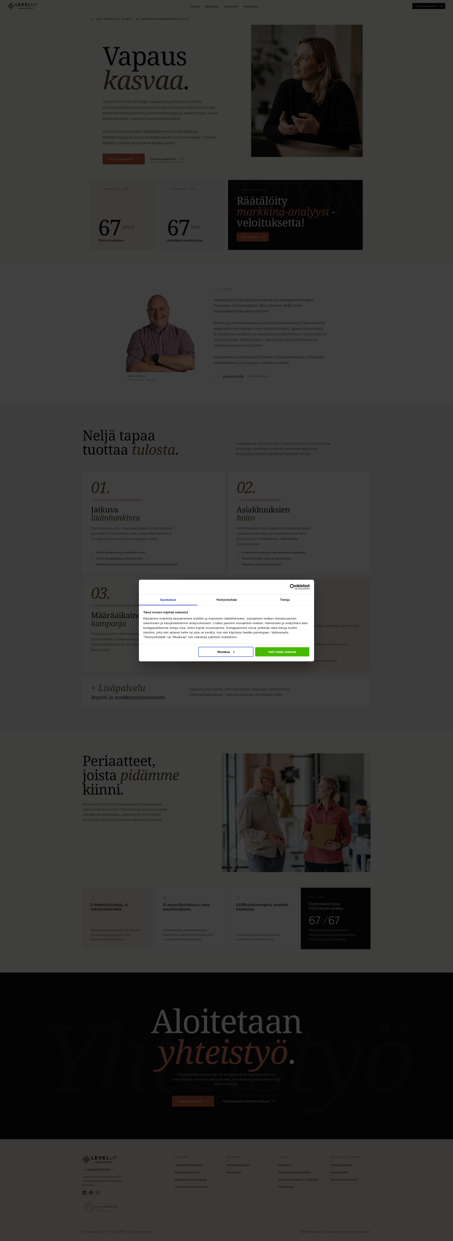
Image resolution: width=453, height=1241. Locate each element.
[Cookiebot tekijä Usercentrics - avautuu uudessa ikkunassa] (293, 587)
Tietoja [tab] (285, 599)
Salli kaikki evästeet (282, 651)
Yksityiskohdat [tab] (226, 599)
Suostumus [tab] (168, 599)
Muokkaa (223, 651)
